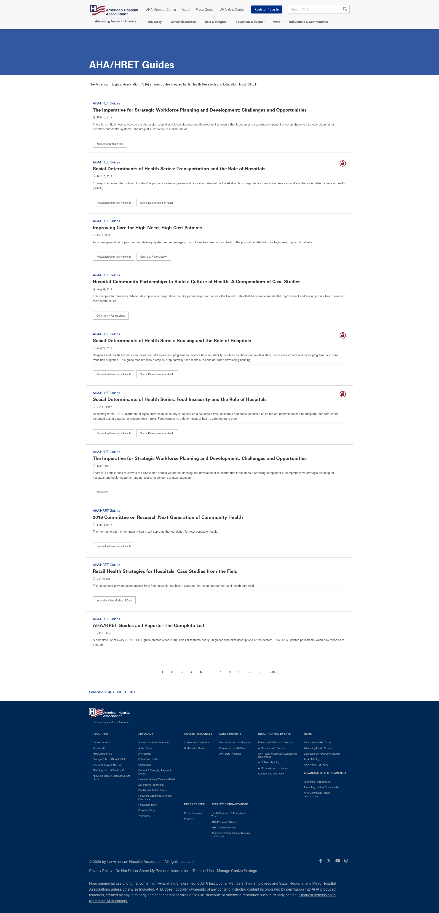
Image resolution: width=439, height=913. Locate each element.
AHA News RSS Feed (316, 764)
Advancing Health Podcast (318, 748)
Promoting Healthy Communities (321, 787)
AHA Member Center (161, 9)
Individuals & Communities (308, 21)
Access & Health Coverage (153, 742)
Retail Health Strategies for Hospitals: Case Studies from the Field (165, 571)
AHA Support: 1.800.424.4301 (109, 770)
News (276, 21)
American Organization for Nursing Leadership (230, 834)
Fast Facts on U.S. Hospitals (235, 742)
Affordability (144, 753)
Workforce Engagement (109, 143)
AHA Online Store (102, 753)
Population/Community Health (113, 202)
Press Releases (193, 812)
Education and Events (274, 734)
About (186, 9)
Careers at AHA (101, 742)
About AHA (100, 734)
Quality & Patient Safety (154, 256)
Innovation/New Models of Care (114, 600)
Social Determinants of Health (157, 202)
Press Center (205, 9)
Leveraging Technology (151, 784)
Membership (99, 748)
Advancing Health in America (325, 773)
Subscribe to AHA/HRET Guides (112, 692)
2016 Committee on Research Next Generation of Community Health (168, 517)
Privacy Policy (100, 870)
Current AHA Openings (197, 742)
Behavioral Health (148, 759)
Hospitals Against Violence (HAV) (156, 778)
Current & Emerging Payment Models (154, 772)
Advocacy (155, 21)
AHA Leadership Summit (271, 748)
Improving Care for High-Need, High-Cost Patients (147, 227)
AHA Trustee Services (223, 827)
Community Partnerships (110, 315)
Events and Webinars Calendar (275, 742)
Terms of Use (203, 870)
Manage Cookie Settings (237, 870)
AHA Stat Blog (311, 759)
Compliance (144, 764)
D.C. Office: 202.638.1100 (107, 764)
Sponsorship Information (271, 773)
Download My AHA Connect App (322, 753)
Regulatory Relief (147, 804)
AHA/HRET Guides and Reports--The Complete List (148, 625)
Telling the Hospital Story (317, 781)
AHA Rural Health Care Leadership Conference (277, 755)
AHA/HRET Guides (106, 103)
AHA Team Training (268, 762)
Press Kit (189, 818)
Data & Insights (215, 21)
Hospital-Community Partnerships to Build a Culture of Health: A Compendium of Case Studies (196, 281)
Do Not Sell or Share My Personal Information (152, 870)
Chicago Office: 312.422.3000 (109, 759)
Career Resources (183, 21)
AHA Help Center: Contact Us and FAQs (111, 777)
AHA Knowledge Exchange (273, 767)
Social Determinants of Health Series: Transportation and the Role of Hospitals (179, 168)
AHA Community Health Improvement (317, 794)
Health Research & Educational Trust (228, 814)
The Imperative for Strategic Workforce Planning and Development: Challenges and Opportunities (200, 110)
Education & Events (249, 21)
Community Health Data (232, 748)
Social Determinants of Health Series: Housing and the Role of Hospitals (172, 340)
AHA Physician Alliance (224, 821)
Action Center (145, 748)
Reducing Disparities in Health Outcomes (154, 797)
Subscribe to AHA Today (317, 742)
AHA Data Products (230, 753)
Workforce (102, 492)
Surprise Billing (146, 810)
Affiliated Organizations (230, 804)
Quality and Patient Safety (152, 790)
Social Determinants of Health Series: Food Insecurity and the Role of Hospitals (180, 399)
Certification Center (195, 748)
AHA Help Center (232, 9)
